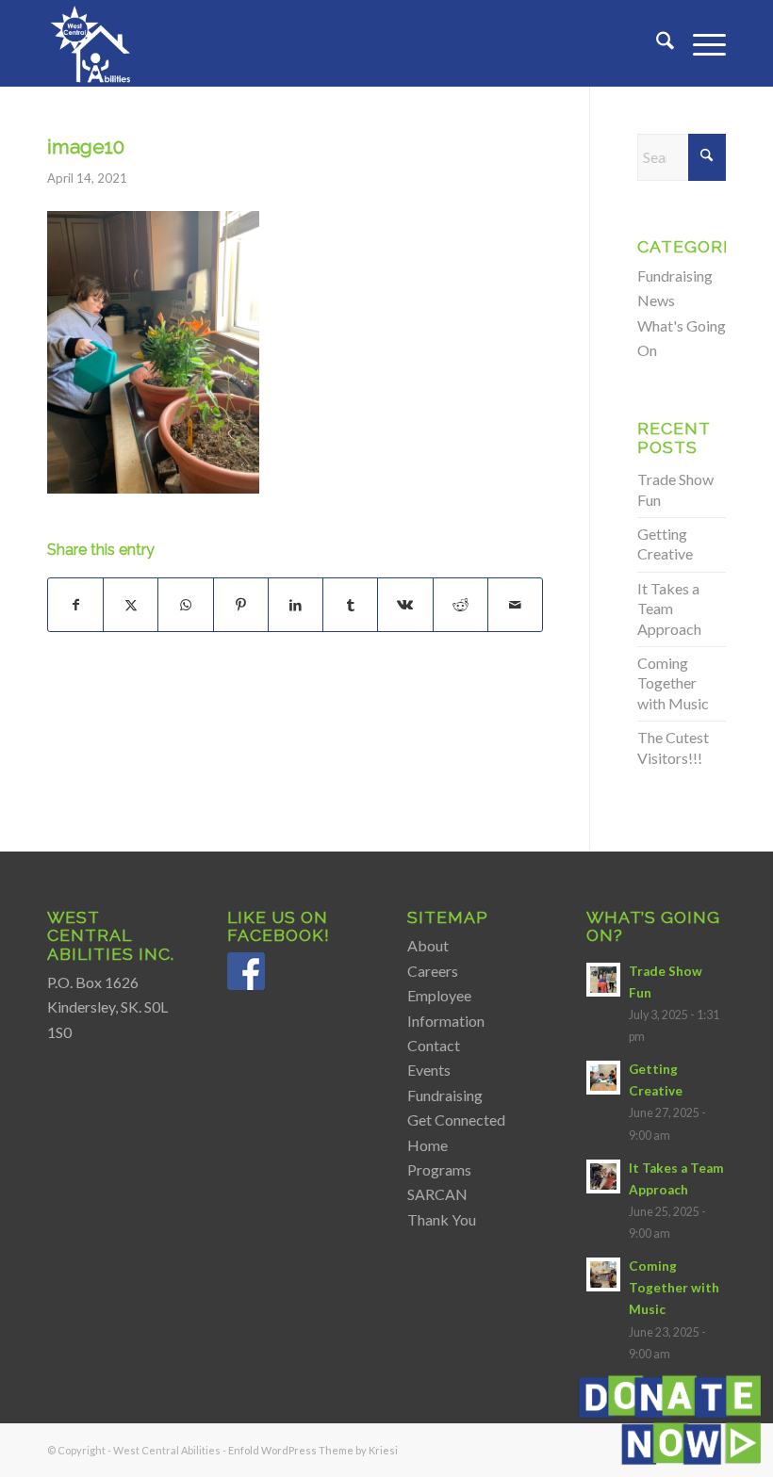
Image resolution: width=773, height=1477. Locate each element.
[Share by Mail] (515, 604)
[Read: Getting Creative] (603, 1078)
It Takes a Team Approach (669, 608)
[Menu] (700, 43)
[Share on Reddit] (460, 604)
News (656, 300)
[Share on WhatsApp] (185, 604)
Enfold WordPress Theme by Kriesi (313, 1450)
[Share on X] (130, 604)
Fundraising (675, 275)
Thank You (441, 1219)
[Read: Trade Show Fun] (603, 980)
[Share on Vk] (405, 604)
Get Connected (456, 1119)
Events (429, 1070)
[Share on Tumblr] (350, 604)
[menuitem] (655, 43)
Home (427, 1145)
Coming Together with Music (673, 683)
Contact (433, 1045)
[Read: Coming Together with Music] (603, 1274)
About (428, 945)
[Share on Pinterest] (241, 604)
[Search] (655, 43)
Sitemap (447, 917)
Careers (432, 971)
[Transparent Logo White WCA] (92, 43)
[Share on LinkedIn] (295, 604)
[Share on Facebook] (75, 604)
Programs (439, 1169)
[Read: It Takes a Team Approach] (603, 1176)
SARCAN (437, 1194)
